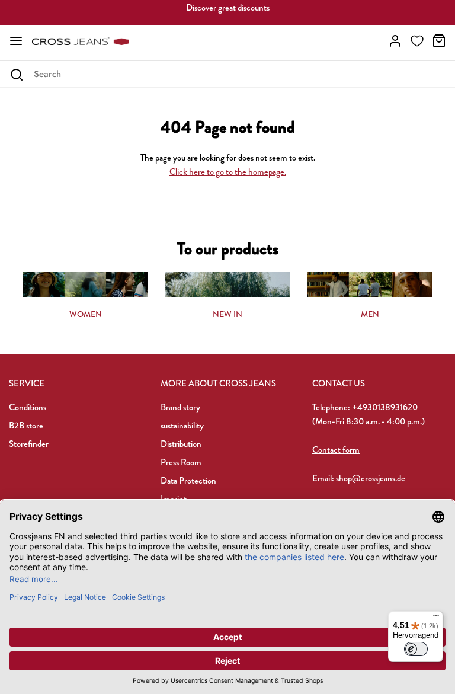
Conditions (27, 407)
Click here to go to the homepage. (227, 171)
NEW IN (227, 314)
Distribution (181, 443)
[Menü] (436, 618)
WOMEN (85, 314)
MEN (370, 314)
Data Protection (188, 480)
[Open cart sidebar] (439, 41)
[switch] (416, 649)
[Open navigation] (16, 41)
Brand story (180, 407)
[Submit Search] (16, 74)
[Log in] (395, 41)
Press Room (181, 462)
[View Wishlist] (417, 41)
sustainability (182, 425)
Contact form (336, 449)
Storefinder (29, 443)
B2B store (26, 425)
